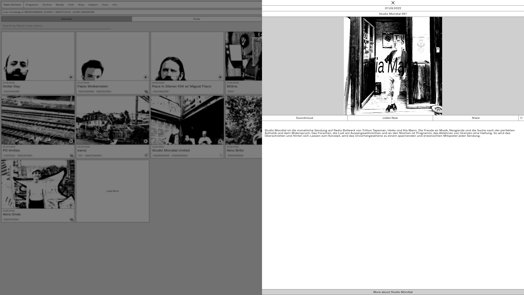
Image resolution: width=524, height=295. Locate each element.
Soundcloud (304, 118)
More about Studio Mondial (393, 292)
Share (476, 118)
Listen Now (390, 118)
